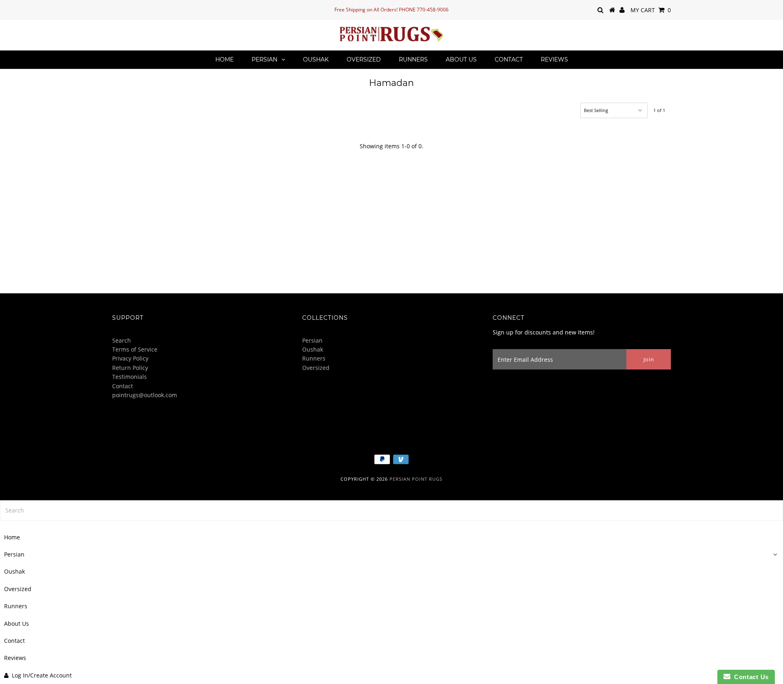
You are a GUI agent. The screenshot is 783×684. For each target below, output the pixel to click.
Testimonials (129, 376)
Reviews (554, 59)
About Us (461, 59)
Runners (413, 59)
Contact (509, 59)
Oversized (364, 59)
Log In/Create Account (42, 675)
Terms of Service (134, 349)
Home (224, 59)
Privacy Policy (130, 358)
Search (121, 340)
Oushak (316, 59)
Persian (264, 59)
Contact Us (749, 676)
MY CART (650, 10)
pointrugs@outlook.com (144, 395)
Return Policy (130, 368)
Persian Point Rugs (415, 479)
